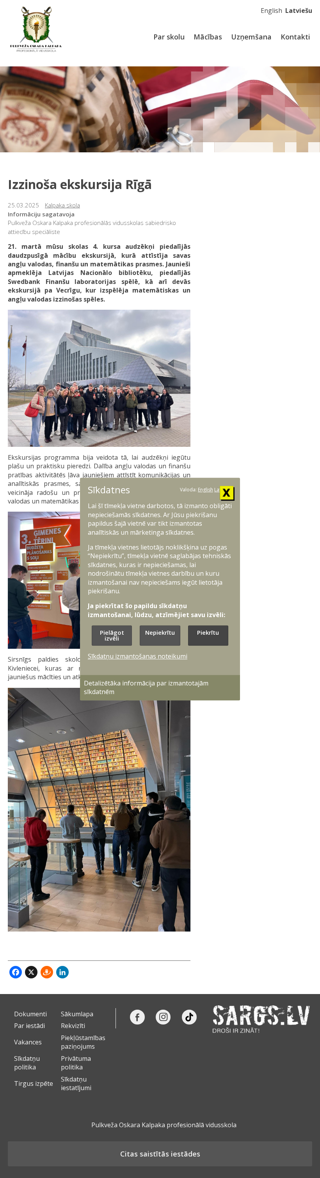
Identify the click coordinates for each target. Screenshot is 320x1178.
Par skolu (169, 36)
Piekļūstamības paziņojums (83, 1042)
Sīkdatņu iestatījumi (76, 1083)
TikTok (189, 1017)
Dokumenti (30, 1014)
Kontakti (295, 36)
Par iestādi (29, 1025)
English (271, 10)
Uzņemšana (251, 36)
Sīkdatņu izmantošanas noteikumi (137, 656)
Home (37, 29)
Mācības (208, 36)
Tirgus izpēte (33, 1083)
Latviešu (298, 10)
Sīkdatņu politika (27, 1062)
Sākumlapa (77, 1014)
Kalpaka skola (62, 205)
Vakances (28, 1042)
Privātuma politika (76, 1062)
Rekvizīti (73, 1025)
